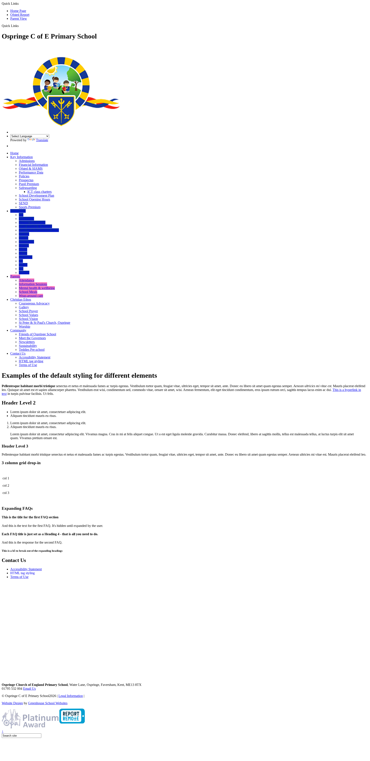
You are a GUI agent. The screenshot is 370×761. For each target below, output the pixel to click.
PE (21, 261)
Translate (42, 140)
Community (18, 330)
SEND (23, 203)
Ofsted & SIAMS (31, 168)
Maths (23, 249)
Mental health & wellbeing (37, 288)
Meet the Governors (32, 338)
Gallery (24, 307)
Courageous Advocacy (34, 303)
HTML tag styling (31, 361)
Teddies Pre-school (32, 349)
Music (23, 253)
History (24, 245)
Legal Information (70, 696)
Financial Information (33, 164)
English (24, 234)
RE (21, 269)
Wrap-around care (31, 295)
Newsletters (27, 342)
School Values (28, 315)
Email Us (29, 688)
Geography (26, 242)
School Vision (28, 319)
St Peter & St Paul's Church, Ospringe (44, 322)
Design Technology (32, 222)
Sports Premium (29, 207)
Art (21, 215)
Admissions (27, 161)
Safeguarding (28, 188)
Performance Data (31, 172)
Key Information (21, 157)
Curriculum (18, 211)
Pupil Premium (29, 184)
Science (24, 272)
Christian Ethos (20, 299)
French (23, 238)
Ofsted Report (19, 14)
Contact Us (17, 353)
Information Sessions (33, 284)
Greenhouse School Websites (47, 703)
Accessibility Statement (34, 357)
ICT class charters (39, 191)
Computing (26, 218)
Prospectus (26, 180)
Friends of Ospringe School (37, 334)
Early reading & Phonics (35, 226)
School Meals (28, 292)
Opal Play (25, 257)
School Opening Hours (34, 199)
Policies (24, 176)
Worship (24, 326)
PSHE (23, 265)
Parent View (18, 18)
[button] (20, 25)
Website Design (12, 703)
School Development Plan (36, 195)
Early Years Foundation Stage (39, 230)
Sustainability (28, 346)
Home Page (18, 11)
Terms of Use (28, 365)
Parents (15, 276)
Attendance (26, 280)
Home (14, 153)
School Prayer (28, 311)
